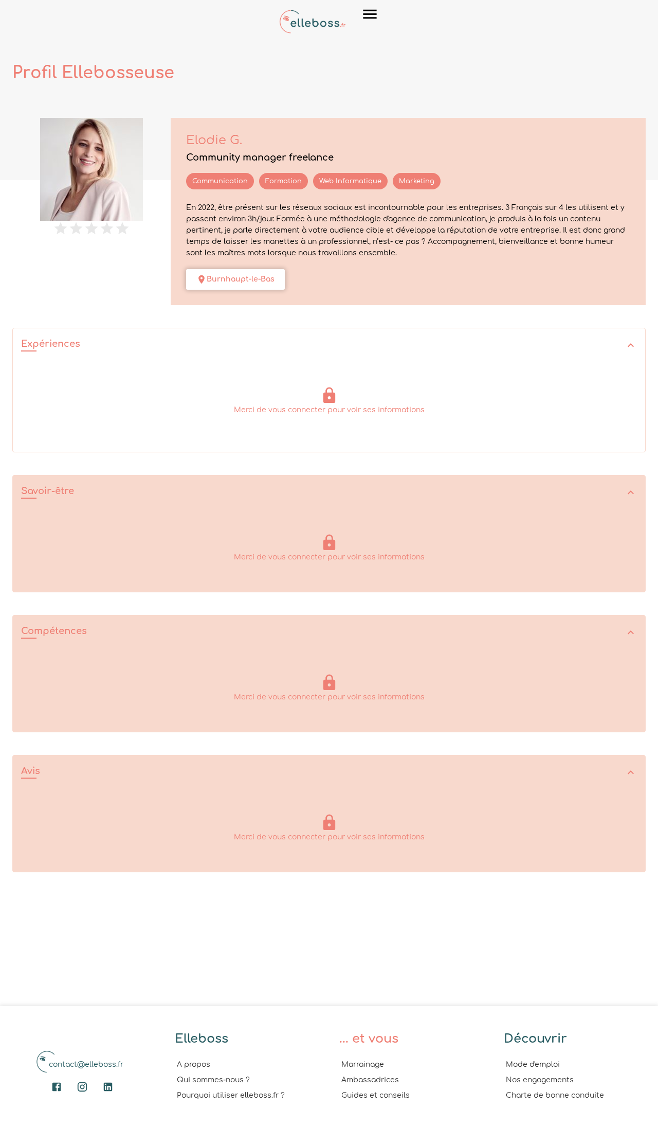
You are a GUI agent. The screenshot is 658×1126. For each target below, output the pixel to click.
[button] (329, 345)
